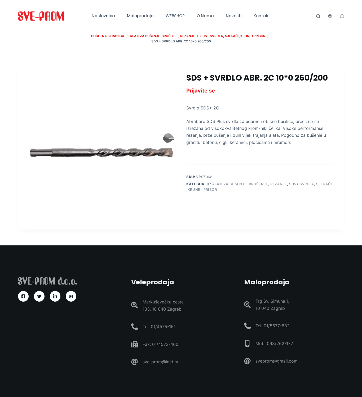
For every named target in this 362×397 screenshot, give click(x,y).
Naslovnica (103, 16)
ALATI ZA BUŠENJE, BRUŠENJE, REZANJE (249, 184)
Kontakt (262, 16)
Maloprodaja (140, 16)
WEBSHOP (175, 16)
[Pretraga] (318, 16)
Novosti (234, 16)
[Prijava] (330, 16)
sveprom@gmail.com (276, 361)
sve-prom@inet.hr (160, 361)
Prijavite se (200, 90)
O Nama (205, 16)
